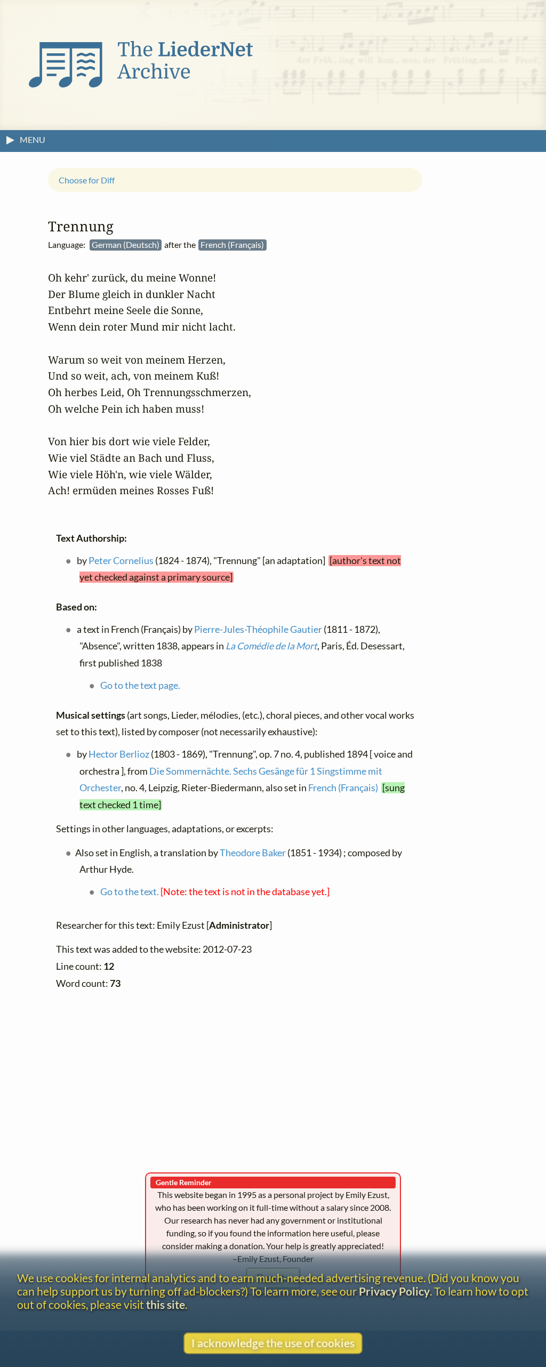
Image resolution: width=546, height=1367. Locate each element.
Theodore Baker (253, 852)
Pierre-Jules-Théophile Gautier (258, 628)
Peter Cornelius (121, 560)
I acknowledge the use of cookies (273, 1342)
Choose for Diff (87, 179)
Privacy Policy (394, 1291)
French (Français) (343, 787)
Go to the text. (129, 891)
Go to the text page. (140, 685)
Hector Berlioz (119, 754)
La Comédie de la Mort (271, 646)
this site (165, 1304)
